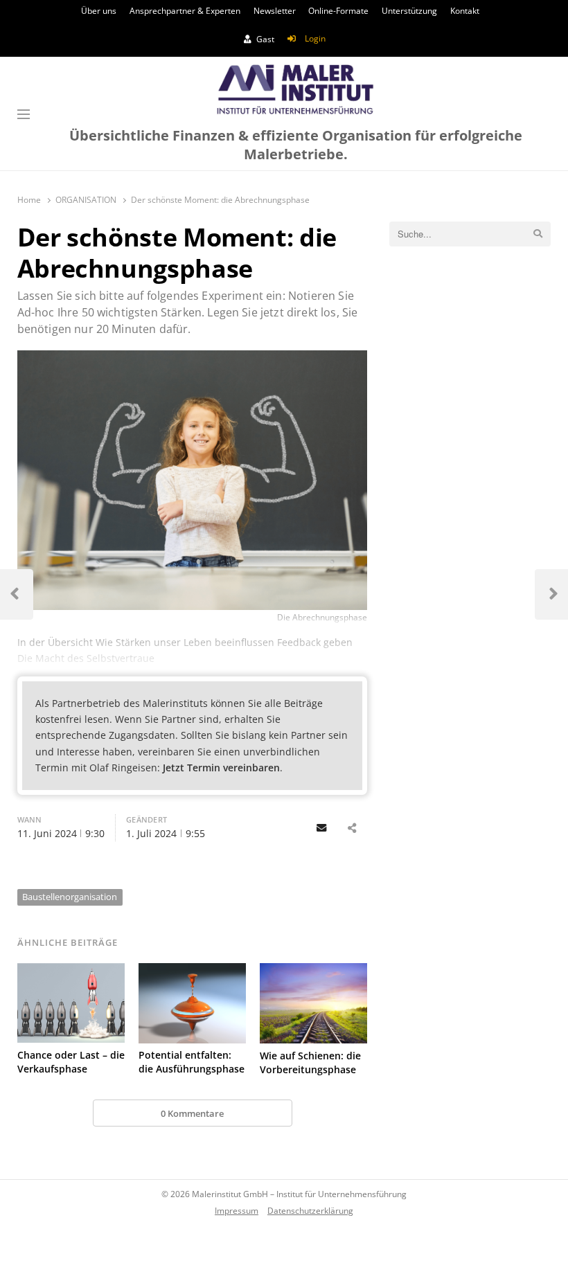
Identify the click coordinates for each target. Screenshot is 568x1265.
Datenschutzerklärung (310, 1210)
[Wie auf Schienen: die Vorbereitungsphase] (313, 1003)
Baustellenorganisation (69, 896)
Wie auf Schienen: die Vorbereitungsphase (310, 1062)
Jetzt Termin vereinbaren (221, 767)
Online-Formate (338, 11)
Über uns (98, 11)
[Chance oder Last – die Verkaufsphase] (71, 1003)
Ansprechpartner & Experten (185, 11)
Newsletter (275, 11)
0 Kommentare (192, 1113)
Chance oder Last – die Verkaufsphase (71, 1061)
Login (315, 38)
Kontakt (464, 11)
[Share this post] (352, 828)
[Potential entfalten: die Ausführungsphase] (192, 1003)
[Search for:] (470, 234)
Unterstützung (409, 11)
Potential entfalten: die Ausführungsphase (192, 1061)
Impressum (236, 1210)
